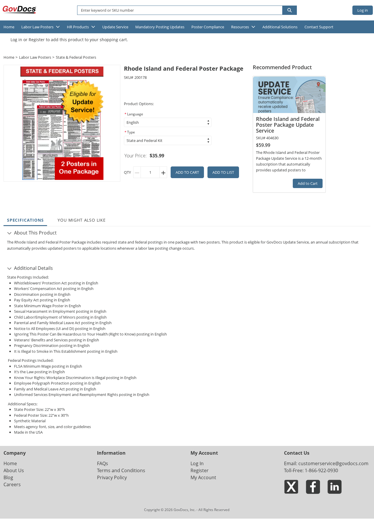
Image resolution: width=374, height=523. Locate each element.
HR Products (78, 26)
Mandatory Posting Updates (159, 26)
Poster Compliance (207, 26)
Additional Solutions (279, 26)
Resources (240, 26)
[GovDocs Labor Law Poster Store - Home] (19, 10)
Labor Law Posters (37, 26)
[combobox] (177, 10)
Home (9, 26)
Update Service (115, 26)
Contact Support (318, 26)
